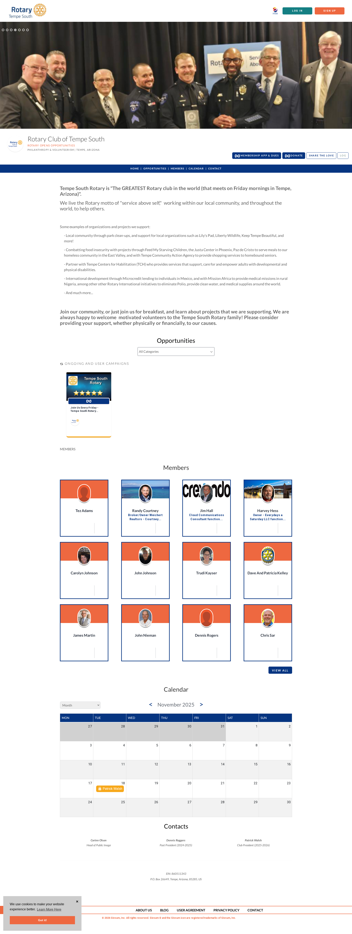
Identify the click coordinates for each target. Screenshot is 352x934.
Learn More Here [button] (49, 909)
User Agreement (191, 910)
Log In (297, 10)
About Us (144, 910)
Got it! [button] (42, 920)
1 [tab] (3, 30)
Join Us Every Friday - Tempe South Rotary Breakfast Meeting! (84, 409)
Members (177, 168)
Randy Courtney (145, 510)
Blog (164, 910)
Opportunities (154, 168)
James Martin (84, 635)
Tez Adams (84, 510)
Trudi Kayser (206, 573)
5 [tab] (19, 30)
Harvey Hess (267, 510)
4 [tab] (15, 30)
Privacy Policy (226, 910)
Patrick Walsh (112, 789)
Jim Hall (206, 510)
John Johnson (145, 573)
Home (134, 168)
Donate (296, 155)
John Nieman (145, 635)
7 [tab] (27, 30)
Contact (214, 168)
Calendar (196, 168)
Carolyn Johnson (84, 573)
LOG (343, 155)
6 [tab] (23, 30)
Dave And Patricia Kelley (268, 573)
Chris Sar (268, 635)
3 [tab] (11, 30)
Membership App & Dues (259, 155)
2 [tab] (7, 30)
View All (280, 670)
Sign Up (329, 10)
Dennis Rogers (206, 635)
